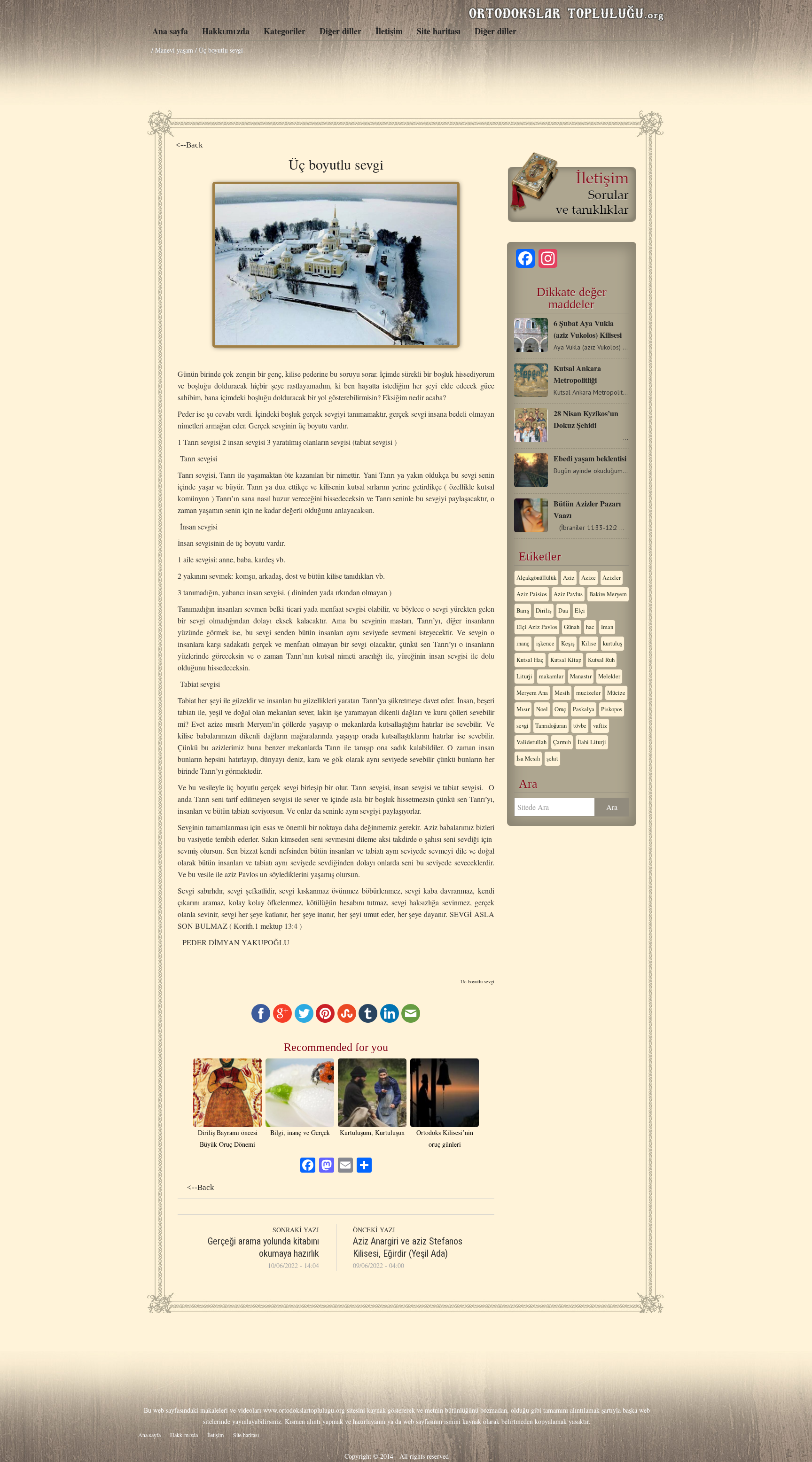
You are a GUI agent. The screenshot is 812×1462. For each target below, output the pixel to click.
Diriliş (544, 610)
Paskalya (583, 709)
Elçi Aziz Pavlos (536, 627)
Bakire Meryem (608, 594)
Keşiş (568, 643)
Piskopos (611, 709)
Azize (588, 578)
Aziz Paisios (531, 594)
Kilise (588, 643)
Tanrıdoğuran (551, 726)
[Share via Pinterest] (325, 1020)
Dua (563, 610)
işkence (545, 643)
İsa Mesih (528, 758)
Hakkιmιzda (226, 31)
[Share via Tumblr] (368, 1020)
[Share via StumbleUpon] (346, 1020)
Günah (571, 627)
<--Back (189, 144)
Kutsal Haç (530, 660)
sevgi (522, 726)
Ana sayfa (170, 31)
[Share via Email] (410, 1020)
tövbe (579, 726)
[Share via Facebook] (260, 1020)
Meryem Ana (532, 693)
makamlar (551, 676)
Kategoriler (284, 31)
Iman (607, 627)
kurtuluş (612, 643)
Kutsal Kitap (565, 660)
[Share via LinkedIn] (389, 1020)
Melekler (609, 676)
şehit (552, 758)
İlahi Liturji (592, 742)
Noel (542, 709)
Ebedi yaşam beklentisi (590, 458)
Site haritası (439, 31)
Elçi (580, 610)
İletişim (389, 31)
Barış (522, 610)
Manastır (581, 676)
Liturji (524, 676)
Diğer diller (340, 31)
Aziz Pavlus (568, 594)
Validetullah (531, 742)
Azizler (611, 578)
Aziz (569, 578)
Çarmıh (562, 742)
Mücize (616, 693)
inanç (523, 643)
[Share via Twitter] (304, 1020)
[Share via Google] (282, 1020)
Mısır (523, 709)
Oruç (560, 709)
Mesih (562, 693)
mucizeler (588, 693)
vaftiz (600, 726)
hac (590, 627)
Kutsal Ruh (601, 660)
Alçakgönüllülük (536, 578)
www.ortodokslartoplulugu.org (304, 1410)
